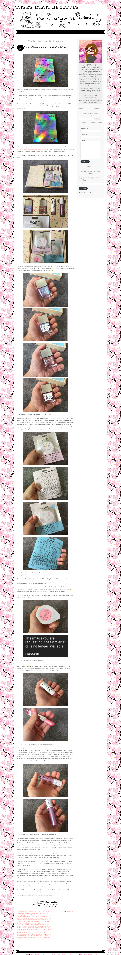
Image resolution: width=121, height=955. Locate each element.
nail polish (29, 929)
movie (42, 927)
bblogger (29, 911)
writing (19, 939)
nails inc (44, 929)
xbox (22, 939)
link (50, 414)
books (29, 915)
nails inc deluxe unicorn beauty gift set (37, 931)
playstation (25, 934)
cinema (48, 916)
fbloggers (24, 921)
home (42, 923)
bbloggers (34, 911)
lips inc (29, 927)
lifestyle (24, 926)
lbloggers (19, 926)
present (30, 934)
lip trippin (24, 927)
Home (21, 32)
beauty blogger (46, 911)
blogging (19, 915)
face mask (44, 918)
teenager (35, 937)
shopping (48, 934)
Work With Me (38, 32)
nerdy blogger (35, 932)
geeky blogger (24, 923)
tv (41, 937)
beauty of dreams (30, 913)
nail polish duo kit (37, 929)
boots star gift (46, 915)
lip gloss (47, 926)
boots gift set (38, 915)
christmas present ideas (39, 916)
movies (47, 927)
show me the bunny (22, 935)
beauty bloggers (21, 913)
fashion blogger (25, 919)
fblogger (19, 921)
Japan (57, 32)
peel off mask (43, 932)
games (48, 921)
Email (84, 134)
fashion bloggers (34, 919)
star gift (30, 937)
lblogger (46, 924)
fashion (19, 919)
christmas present (27, 916)
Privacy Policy (49, 32)
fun (45, 921)
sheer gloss (36, 934)
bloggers (45, 913)
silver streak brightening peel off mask (38, 935)
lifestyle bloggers (40, 926)
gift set (30, 923)
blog (37, 913)
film (29, 921)
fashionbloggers (43, 919)
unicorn (45, 937)
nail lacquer (24, 929)
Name (84, 128)
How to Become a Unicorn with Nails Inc (45, 47)
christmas (19, 916)
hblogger (38, 923)
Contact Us (85, 161)
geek (18, 923)
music (18, 929)
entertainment (32, 918)
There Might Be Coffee (47, 7)
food (31, 921)
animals (21, 911)
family (48, 918)
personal (19, 934)
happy (33, 923)
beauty (39, 911)
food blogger (36, 921)
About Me (28, 32)
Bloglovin (24, 915)
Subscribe (83, 188)
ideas (23, 924)
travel (39, 937)
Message (83, 140)
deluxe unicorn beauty (22, 918)
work (48, 937)
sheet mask (42, 934)
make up (38, 927)
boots (33, 915)
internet (42, 924)
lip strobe (19, 927)
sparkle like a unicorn (22, 937)
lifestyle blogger (31, 926)
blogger (41, 913)
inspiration (36, 924)
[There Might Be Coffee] (60, 29)
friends (42, 921)
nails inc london (27, 932)
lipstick (34, 927)
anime (24, 911)
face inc (39, 918)
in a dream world (29, 924)
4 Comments (69, 911)
